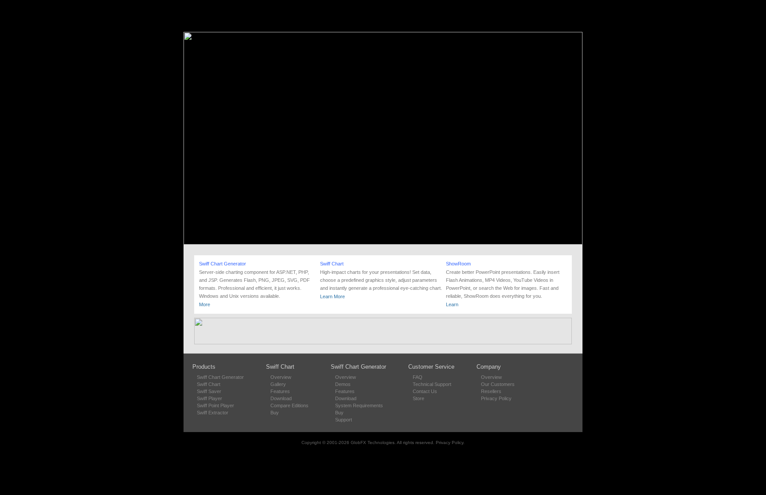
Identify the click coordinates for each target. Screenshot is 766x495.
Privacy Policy (496, 398)
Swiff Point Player (215, 405)
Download (281, 398)
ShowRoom (458, 263)
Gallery (278, 384)
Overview (280, 377)
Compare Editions (289, 405)
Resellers (491, 391)
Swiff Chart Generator (222, 263)
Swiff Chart (332, 263)
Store (418, 398)
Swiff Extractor (212, 412)
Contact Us (425, 391)
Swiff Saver (209, 391)
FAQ (417, 377)
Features (280, 391)
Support (343, 419)
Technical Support (432, 384)
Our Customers (498, 384)
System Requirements (359, 405)
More (204, 304)
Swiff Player (209, 398)
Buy (274, 412)
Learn (452, 304)
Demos (343, 384)
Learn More (332, 296)
